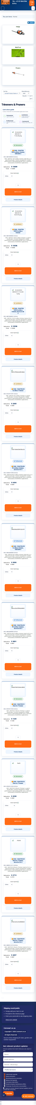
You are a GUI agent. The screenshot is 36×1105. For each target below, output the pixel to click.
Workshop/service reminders (14, 1078)
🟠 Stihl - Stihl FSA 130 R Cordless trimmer (18, 231)
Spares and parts (10, 1076)
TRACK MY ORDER (11, 1020)
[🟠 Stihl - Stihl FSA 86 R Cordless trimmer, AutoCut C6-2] (18, 452)
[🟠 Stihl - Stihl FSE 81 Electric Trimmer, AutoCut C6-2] (18, 925)
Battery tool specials (11, 1080)
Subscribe (8, 1093)
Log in (32, 3)
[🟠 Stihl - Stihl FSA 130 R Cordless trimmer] (18, 215)
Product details (18, 199)
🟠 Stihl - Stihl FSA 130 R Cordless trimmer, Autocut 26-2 (18, 311)
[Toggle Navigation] (2, 8)
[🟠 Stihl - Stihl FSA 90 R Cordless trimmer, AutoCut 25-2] (18, 611)
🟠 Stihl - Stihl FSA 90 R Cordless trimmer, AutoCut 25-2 (18, 626)
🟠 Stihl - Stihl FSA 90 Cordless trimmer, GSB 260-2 (18, 548)
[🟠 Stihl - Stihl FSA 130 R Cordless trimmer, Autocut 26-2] (18, 294)
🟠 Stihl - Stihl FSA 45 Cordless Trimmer (18, 389)
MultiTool (18, 47)
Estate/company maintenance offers (16, 1084)
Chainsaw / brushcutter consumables (16, 1086)
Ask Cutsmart (29, 1096)
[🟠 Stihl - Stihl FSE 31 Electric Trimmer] (18, 690)
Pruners (18, 68)
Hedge (18, 26)
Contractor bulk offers (12, 1082)
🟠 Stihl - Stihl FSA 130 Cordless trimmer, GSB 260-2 (18, 152)
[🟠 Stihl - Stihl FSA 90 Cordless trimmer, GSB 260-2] (18, 532)
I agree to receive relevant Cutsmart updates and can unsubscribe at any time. (17, 1088)
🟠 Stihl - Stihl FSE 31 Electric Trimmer (18, 705)
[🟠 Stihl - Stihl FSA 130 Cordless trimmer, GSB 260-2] (18, 136)
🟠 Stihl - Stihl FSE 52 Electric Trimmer (18, 782)
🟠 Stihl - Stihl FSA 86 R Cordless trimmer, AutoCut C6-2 (18, 468)
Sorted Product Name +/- (11, 93)
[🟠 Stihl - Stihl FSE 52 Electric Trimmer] (18, 767)
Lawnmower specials (11, 1074)
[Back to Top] (34, 1103)
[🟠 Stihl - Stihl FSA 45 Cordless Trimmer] (18, 375)
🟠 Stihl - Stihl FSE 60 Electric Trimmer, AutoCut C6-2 (18, 860)
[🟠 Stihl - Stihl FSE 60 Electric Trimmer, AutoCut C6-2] (18, 845)
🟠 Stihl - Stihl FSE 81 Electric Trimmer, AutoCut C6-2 (18, 940)
